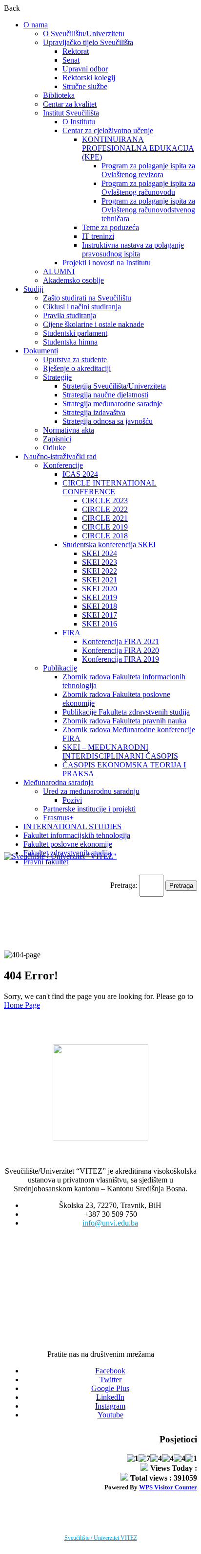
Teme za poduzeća (110, 227)
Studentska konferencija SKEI (109, 544)
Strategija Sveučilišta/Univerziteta (114, 386)
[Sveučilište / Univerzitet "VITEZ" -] (60, 856)
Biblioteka (59, 95)
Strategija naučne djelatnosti (105, 395)
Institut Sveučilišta (71, 113)
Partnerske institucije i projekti (89, 809)
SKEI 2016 (99, 624)
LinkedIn (110, 1397)
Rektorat (75, 51)
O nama (35, 25)
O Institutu (78, 121)
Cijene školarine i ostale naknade (93, 324)
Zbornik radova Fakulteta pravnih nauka (124, 721)
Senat (71, 60)
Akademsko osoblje (73, 280)
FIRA (71, 632)
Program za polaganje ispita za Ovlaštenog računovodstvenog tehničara (148, 210)
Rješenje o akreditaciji (77, 368)
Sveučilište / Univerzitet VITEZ (100, 1537)
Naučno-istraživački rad (60, 456)
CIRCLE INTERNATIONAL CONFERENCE (109, 487)
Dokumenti (40, 351)
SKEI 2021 (99, 580)
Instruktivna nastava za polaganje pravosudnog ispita (133, 249)
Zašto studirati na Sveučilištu (87, 298)
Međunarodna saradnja (58, 782)
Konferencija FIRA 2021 (120, 641)
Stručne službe (84, 86)
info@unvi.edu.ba (110, 1223)
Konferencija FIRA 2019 (120, 659)
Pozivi (72, 800)
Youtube (110, 1415)
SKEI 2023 (99, 562)
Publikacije (60, 668)
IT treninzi (98, 236)
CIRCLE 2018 (105, 536)
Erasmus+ (58, 817)
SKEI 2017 (99, 615)
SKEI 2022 (99, 571)
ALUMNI (59, 271)
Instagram (110, 1406)
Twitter (110, 1379)
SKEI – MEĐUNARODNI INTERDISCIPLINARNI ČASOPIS (120, 751)
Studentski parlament (75, 333)
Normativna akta (68, 430)
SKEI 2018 (99, 606)
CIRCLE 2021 (105, 518)
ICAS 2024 (80, 474)
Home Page (22, 1005)
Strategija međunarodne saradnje (112, 403)
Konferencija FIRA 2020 (120, 650)
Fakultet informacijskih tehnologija (76, 835)
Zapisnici (57, 439)
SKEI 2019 (99, 597)
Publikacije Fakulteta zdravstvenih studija (126, 712)
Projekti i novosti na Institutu (106, 262)
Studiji (33, 289)
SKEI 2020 (99, 588)
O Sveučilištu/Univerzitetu (83, 33)
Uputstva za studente (75, 359)
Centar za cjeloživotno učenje (107, 130)
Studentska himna (70, 342)
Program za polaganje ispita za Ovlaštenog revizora (148, 170)
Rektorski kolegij (88, 77)
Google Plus (110, 1388)
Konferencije (63, 465)
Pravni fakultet (45, 862)
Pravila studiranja (69, 315)
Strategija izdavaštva (93, 412)
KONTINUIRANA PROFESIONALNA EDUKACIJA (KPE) (138, 148)
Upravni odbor (85, 69)
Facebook (110, 1371)
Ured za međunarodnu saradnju (91, 791)
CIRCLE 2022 (105, 509)
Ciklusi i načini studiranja (82, 306)
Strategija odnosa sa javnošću (107, 421)
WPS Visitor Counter (168, 1487)
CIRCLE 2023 (105, 500)
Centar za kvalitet (70, 104)
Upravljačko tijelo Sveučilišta (88, 42)
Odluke (54, 447)
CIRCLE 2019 (105, 527)
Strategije (57, 377)
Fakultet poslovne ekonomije (67, 844)
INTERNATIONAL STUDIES (72, 826)
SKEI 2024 (99, 553)
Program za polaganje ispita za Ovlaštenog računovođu (148, 187)
